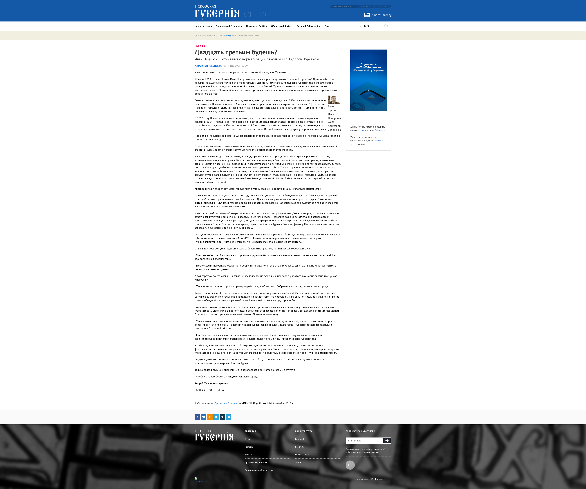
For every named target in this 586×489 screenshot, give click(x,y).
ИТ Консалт (377, 478)
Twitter (298, 462)
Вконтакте (380, 130)
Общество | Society (282, 26)
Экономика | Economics (229, 26)
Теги (366, 25)
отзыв (378, 140)
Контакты (249, 454)
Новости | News (203, 26)
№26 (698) (225, 35)
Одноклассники (302, 454)
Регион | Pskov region (308, 26)
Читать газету (381, 15)
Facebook (365, 130)
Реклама (249, 446)
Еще (327, 26)
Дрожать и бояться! (226, 403)
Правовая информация (256, 462)
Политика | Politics (256, 26)
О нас (247, 439)
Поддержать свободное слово (259, 470)
